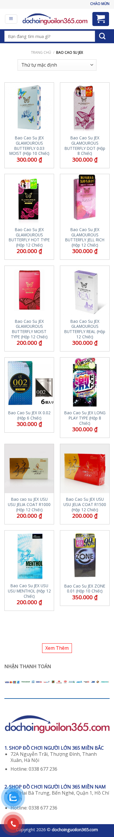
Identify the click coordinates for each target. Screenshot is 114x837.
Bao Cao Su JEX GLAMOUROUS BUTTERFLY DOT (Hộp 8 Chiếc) (85, 145)
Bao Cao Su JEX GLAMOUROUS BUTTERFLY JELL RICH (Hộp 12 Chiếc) (84, 237)
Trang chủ (41, 52)
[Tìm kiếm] (102, 36)
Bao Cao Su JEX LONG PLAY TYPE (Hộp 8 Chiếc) (85, 418)
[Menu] (11, 19)
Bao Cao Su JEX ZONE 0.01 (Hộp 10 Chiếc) (84, 588)
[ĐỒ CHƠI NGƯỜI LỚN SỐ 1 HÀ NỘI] (54, 19)
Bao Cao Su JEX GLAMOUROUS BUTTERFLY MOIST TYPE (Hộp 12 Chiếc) (29, 329)
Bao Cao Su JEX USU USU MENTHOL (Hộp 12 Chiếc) (29, 591)
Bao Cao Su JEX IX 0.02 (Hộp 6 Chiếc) (29, 415)
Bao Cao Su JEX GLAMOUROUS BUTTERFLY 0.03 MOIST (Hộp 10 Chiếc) (29, 145)
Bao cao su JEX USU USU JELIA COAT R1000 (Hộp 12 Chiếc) (29, 504)
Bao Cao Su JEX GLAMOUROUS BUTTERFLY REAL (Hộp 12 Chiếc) (84, 329)
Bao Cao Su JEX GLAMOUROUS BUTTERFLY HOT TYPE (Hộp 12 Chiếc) (29, 237)
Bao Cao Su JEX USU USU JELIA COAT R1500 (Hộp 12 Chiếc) (84, 504)
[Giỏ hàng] (100, 19)
